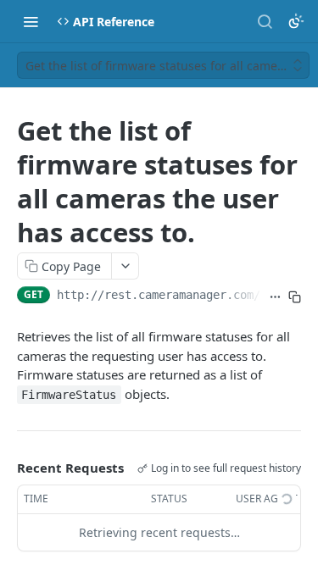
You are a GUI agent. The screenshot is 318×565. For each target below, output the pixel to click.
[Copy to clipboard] (294, 296)
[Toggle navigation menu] (30, 21)
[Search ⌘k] (264, 21)
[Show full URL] (275, 296)
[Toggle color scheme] (296, 21)
